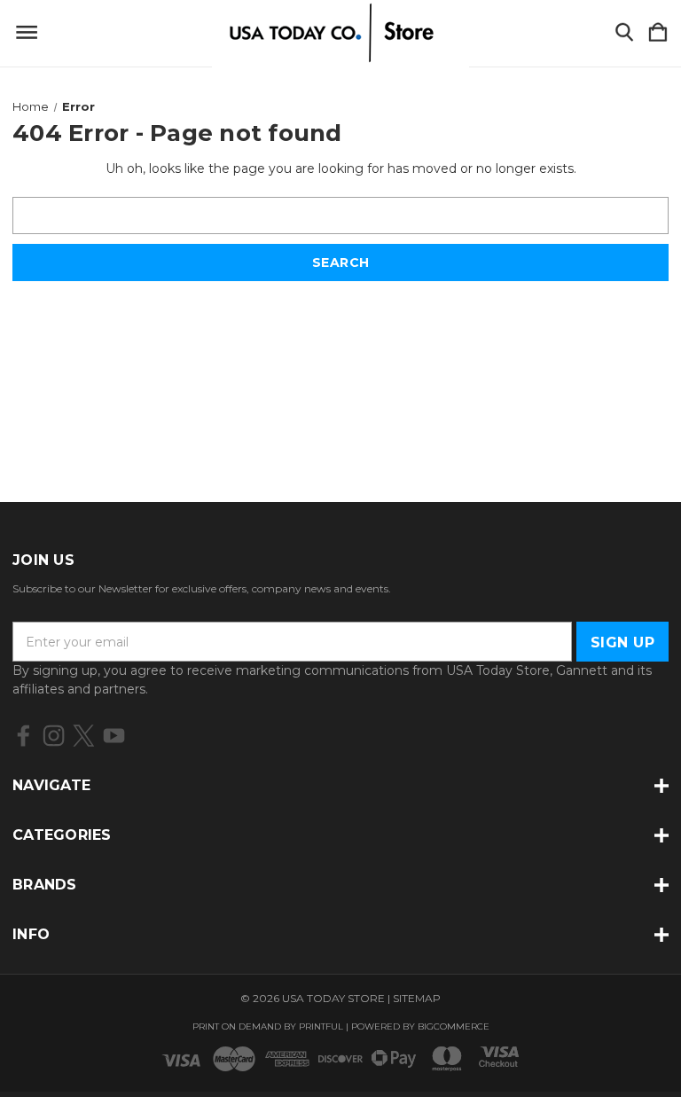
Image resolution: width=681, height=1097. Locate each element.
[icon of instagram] (54, 736)
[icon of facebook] (23, 736)
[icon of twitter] (84, 736)
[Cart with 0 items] (658, 33)
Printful (321, 1026)
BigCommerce (453, 1026)
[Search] (624, 33)
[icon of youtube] (114, 736)
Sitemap (417, 998)
